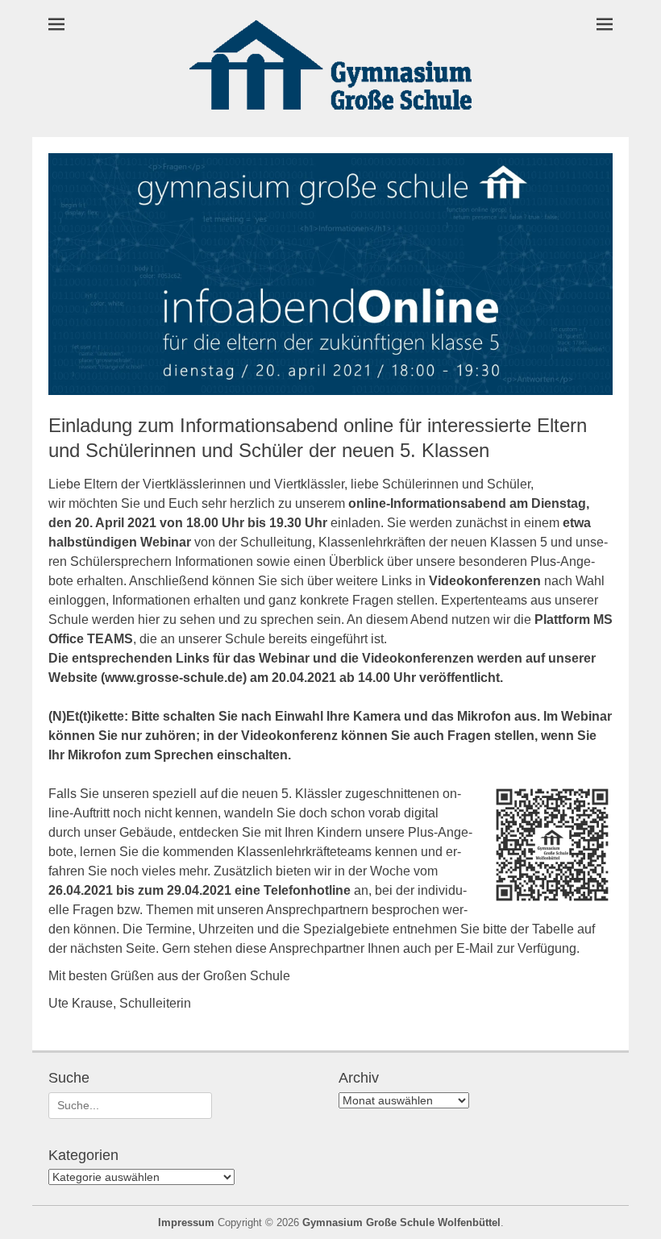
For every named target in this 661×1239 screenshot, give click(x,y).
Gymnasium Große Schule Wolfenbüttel (401, 1222)
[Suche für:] (130, 1105)
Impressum (186, 1222)
